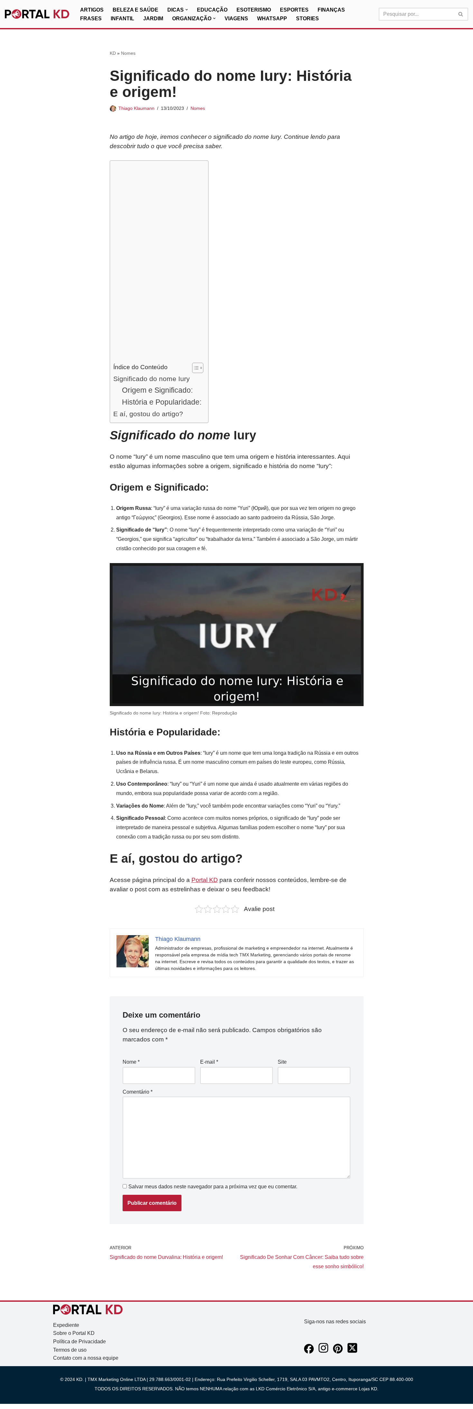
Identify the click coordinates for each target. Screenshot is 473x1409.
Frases (91, 18)
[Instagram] (323, 1352)
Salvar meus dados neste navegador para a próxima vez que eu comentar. (212, 1186)
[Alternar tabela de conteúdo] (194, 367)
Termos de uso (70, 1350)
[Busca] (461, 14)
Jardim (153, 18)
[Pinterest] (338, 1352)
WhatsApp (272, 18)
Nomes (128, 53)
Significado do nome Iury (151, 378)
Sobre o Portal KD (74, 1333)
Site (282, 1062)
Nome (131, 1062)
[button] (186, 9)
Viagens (236, 18)
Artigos (92, 10)
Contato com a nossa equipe (85, 1358)
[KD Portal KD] (37, 14)
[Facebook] (309, 1352)
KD (113, 53)
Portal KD (204, 880)
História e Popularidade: (161, 402)
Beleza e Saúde (135, 10)
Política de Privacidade (79, 1341)
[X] (352, 1352)
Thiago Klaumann (136, 108)
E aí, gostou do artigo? (148, 413)
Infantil (122, 18)
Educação (212, 10)
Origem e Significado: (157, 390)
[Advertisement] (157, 263)
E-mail (209, 1062)
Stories (307, 18)
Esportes (294, 10)
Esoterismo (253, 10)
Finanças (331, 10)
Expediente (66, 1325)
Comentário (138, 1092)
